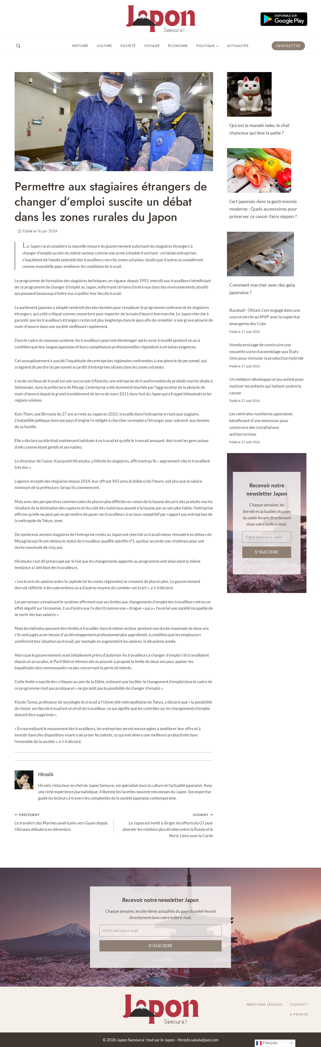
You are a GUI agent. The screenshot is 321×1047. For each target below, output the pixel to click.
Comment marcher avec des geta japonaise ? (262, 288)
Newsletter (288, 45)
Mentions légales (264, 1004)
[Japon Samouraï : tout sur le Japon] (160, 19)
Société (128, 45)
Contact (299, 1004)
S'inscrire (267, 552)
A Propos (299, 1014)
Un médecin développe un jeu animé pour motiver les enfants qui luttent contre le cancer (266, 386)
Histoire (80, 45)
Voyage (152, 45)
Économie (178, 45)
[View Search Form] (18, 46)
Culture (104, 45)
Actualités (238, 45)
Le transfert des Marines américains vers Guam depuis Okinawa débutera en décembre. (61, 822)
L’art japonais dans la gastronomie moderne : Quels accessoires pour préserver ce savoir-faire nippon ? (263, 208)
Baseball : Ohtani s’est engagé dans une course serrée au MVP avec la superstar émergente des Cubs (264, 317)
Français (269, 1043)
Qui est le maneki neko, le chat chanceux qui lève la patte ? (259, 128)
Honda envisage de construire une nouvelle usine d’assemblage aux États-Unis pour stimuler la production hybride (266, 351)
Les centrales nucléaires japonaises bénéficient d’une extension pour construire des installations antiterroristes (261, 423)
